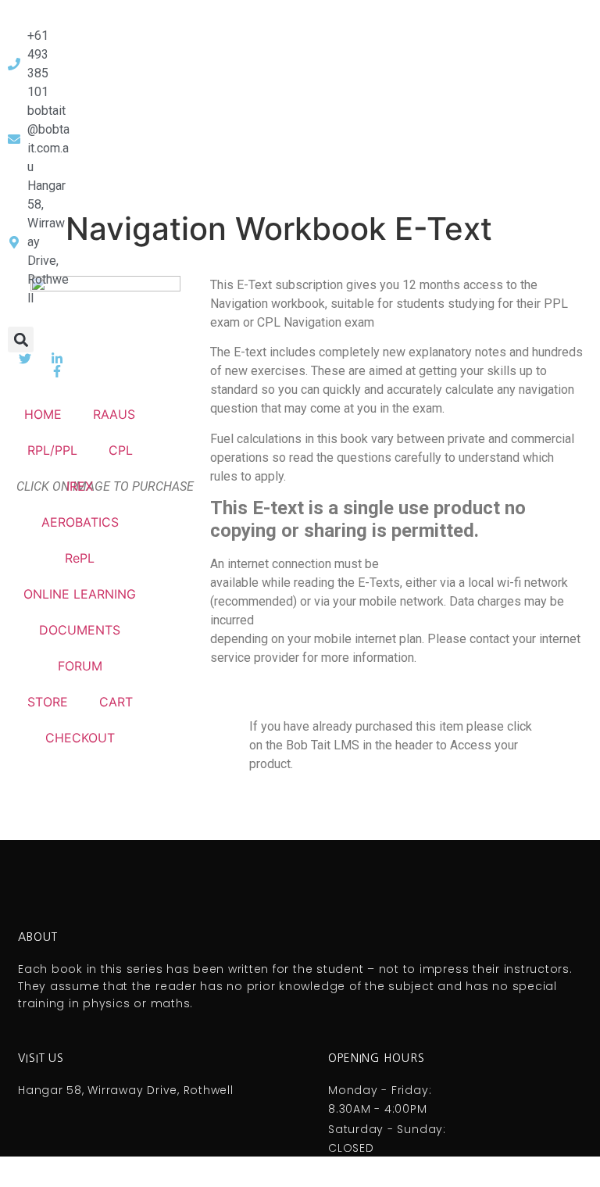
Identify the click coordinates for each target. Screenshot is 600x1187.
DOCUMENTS (79, 630)
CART (116, 702)
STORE (47, 702)
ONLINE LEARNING (79, 594)
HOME (43, 414)
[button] (21, 339)
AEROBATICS (80, 522)
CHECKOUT (80, 737)
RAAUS (114, 414)
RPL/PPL (52, 450)
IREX (79, 486)
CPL (121, 450)
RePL (80, 558)
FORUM (80, 666)
